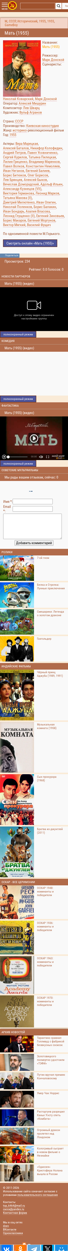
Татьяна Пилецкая (42, 157)
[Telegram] (34, 1248)
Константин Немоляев (43, 166)
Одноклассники (13, 1233)
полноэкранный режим (18, 334)
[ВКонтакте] (6, 1248)
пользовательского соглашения (37, 1195)
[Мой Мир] (61, 1248)
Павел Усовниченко (42, 152)
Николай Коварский (18, 99)
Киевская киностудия (42, 126)
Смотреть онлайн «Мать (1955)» (30, 243)
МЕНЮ (5, 9)
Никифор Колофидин (46, 148)
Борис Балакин (45, 207)
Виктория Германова (18, 193)
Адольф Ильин (51, 184)
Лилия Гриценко (15, 162)
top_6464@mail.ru (14, 1205)
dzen (6, 1226)
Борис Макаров (14, 220)
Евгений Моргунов (41, 220)
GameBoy (11, 25)
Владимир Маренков (44, 162)
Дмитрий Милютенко (19, 202)
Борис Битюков (14, 175)
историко (20, 130)
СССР (12, 21)
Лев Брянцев (12, 180)
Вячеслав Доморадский (21, 184)
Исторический (27, 21)
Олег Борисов (38, 175)
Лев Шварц (31, 108)
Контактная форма (15, 1213)
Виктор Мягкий (14, 225)
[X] (47, 1248)
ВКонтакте (9, 1229)
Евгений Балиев (38, 171)
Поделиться (11, 255)
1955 (42, 21)
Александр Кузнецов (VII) (22, 189)
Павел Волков (13, 166)
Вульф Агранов (30, 112)
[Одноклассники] (20, 1248)
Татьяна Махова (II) (17, 198)
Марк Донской (53, 60)
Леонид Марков (47, 193)
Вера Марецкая (26, 143)
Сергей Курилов (15, 157)
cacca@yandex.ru (13, 1209)
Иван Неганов (13, 171)
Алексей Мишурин (32, 103)
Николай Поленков (17, 207)
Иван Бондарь (13, 211)
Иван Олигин (46, 202)
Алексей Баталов (16, 148)
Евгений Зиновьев (50, 216)
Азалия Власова (38, 211)
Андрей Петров (14, 152)
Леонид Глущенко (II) (19, 216)
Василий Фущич (39, 225)
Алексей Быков (35, 180)
